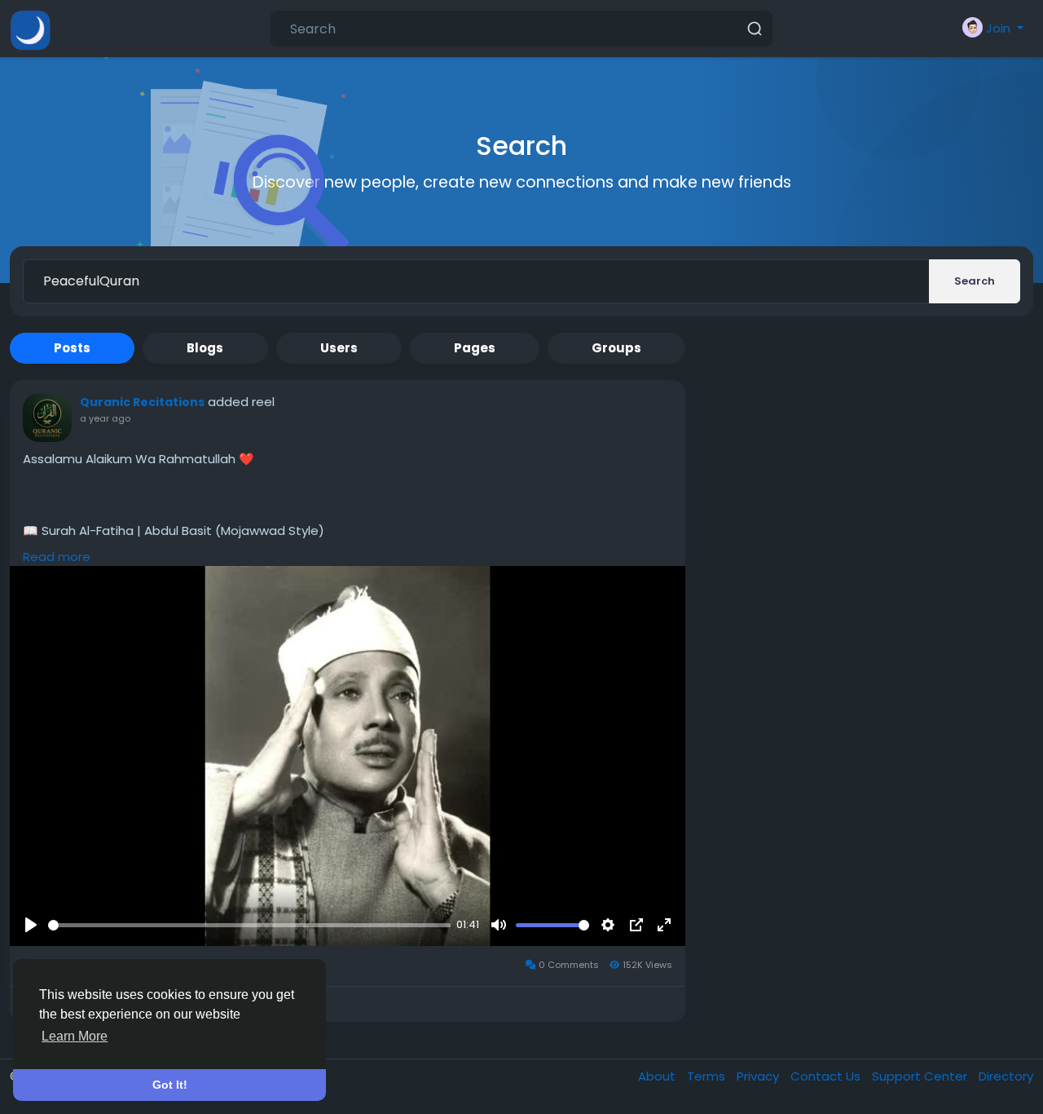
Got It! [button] (169, 1084)
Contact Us (827, 1076)
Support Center (921, 1076)
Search (974, 281)
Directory (1006, 1076)
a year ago (105, 418)
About (658, 1076)
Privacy (759, 1076)
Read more (56, 556)
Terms (707, 1076)
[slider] (249, 925)
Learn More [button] (75, 1036)
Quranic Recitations (142, 402)
